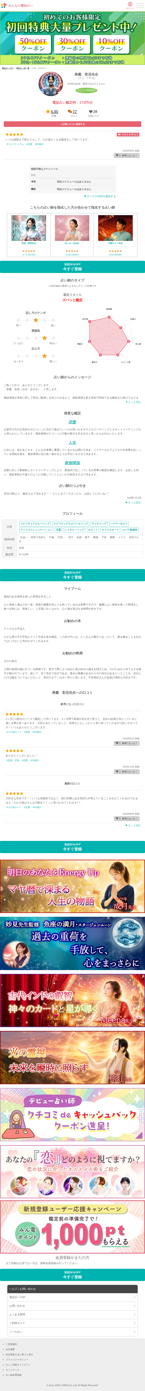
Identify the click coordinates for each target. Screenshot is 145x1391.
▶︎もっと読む (133, 502)
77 (75, 111)
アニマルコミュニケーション (36, 529)
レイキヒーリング (74, 529)
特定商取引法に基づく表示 (19, 1354)
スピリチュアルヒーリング (35, 523)
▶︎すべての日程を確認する (100, 196)
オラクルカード (110, 529)
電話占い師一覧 (22, 68)
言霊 (58, 529)
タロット (93, 529)
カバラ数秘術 (130, 529)
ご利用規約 (11, 1344)
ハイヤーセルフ (118, 523)
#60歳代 (39, 144)
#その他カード (14, 732)
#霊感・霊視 (13, 760)
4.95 (54, 111)
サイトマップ (12, 1370)
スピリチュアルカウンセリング (71, 523)
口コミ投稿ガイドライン (18, 1364)
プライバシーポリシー (17, 1359)
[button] (93, 113)
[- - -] (140, 6)
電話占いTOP (7, 68)
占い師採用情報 (14, 1375)
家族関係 (72, 463)
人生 (72, 442)
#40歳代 (37, 732)
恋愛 (72, 422)
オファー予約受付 (86, 90)
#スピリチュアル (15, 144)
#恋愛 (29, 144)
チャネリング (99, 523)
